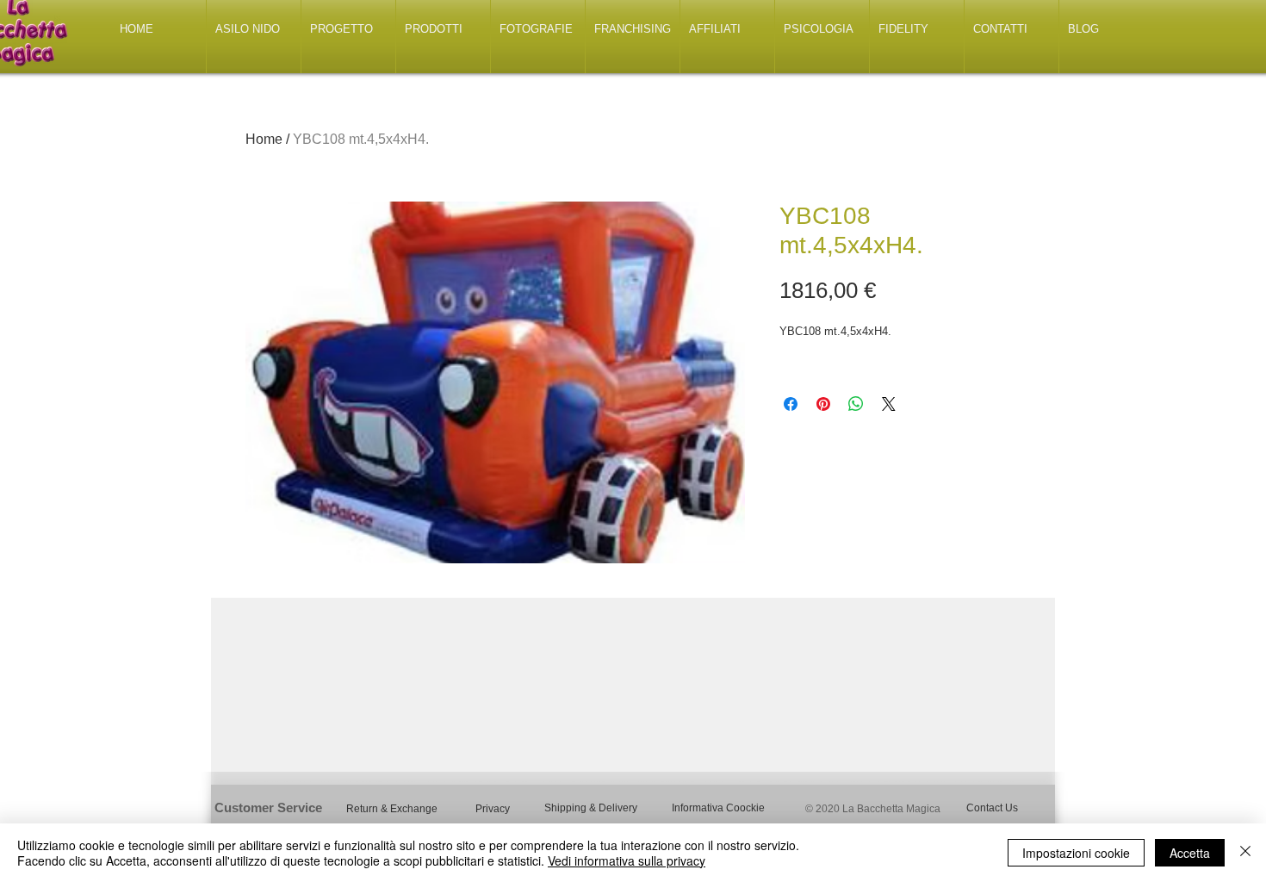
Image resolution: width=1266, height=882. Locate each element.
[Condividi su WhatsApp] (856, 404)
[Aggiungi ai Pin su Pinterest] (823, 404)
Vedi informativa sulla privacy (626, 860)
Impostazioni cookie (1076, 852)
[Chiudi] (1245, 852)
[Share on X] (888, 404)
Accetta (1190, 852)
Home (263, 139)
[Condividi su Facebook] (790, 404)
